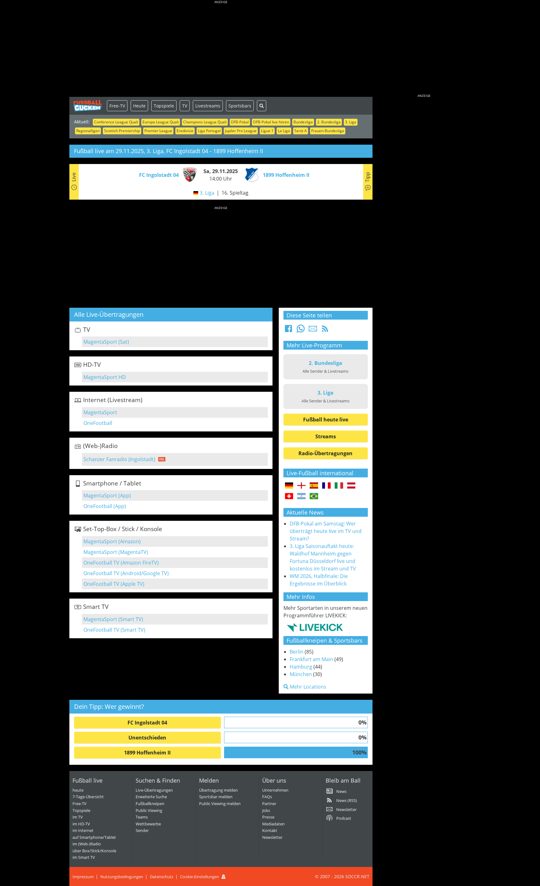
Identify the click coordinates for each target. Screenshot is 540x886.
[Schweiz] (289, 496)
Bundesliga (303, 122)
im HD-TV (81, 824)
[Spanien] (314, 485)
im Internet (82, 830)
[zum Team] (188, 174)
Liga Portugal (209, 130)
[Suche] (261, 105)
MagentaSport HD (104, 377)
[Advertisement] (220, 50)
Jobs (266, 810)
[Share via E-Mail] (313, 330)
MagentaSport (100, 412)
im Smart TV (83, 857)
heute (77, 790)
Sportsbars (239, 106)
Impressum (83, 876)
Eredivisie (185, 130)
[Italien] (339, 485)
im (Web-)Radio (86, 844)
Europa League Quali (160, 122)
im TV (77, 817)
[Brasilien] (314, 496)
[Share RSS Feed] (325, 330)
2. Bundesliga (329, 122)
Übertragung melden (218, 790)
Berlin (296, 651)
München (301, 674)
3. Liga (350, 122)
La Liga (284, 130)
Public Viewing (149, 810)
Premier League (158, 130)
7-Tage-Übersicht (88, 796)
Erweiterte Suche (151, 796)
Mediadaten (273, 824)
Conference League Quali (116, 122)
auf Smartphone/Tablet (94, 837)
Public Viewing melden (220, 803)
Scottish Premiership (122, 130)
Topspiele (164, 106)
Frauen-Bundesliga (327, 130)
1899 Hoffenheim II (147, 752)
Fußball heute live (325, 419)
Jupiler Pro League (241, 130)
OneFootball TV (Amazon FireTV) (121, 562)
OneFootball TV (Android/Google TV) (126, 573)
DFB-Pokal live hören (271, 122)
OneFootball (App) (104, 506)
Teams (142, 817)
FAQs (267, 796)
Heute (139, 106)
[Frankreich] (326, 485)
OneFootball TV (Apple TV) (113, 583)
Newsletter (272, 837)
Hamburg (301, 666)
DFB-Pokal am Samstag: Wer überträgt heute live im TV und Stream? (326, 531)
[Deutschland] (289, 485)
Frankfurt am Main (311, 659)
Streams (325, 436)
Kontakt (269, 830)
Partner (269, 803)
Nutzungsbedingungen (121, 876)
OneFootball (97, 423)
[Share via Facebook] (288, 330)
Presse (268, 817)
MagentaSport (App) (107, 495)
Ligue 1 (267, 130)
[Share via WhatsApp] (301, 330)
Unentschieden (147, 737)
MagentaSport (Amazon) (112, 541)
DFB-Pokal (240, 122)
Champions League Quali (205, 122)
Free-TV (117, 106)
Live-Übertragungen (154, 790)
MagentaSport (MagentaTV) (115, 552)
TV (184, 106)
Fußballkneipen (150, 803)
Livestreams (207, 106)
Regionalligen (88, 130)
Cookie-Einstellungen (199, 876)
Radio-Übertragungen (325, 453)
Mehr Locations (307, 686)
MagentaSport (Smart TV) (113, 619)
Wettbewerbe (148, 824)
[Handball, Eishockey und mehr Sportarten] (314, 627)
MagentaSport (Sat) (106, 341)
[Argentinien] (301, 496)
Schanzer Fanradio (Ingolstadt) (119, 459)
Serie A (300, 130)
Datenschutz (161, 876)
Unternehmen (275, 790)
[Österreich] (351, 485)
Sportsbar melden (215, 796)
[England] (301, 485)
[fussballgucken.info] (88, 105)
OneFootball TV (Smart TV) (114, 629)
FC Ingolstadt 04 (147, 722)
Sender (142, 830)
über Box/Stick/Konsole (94, 851)
